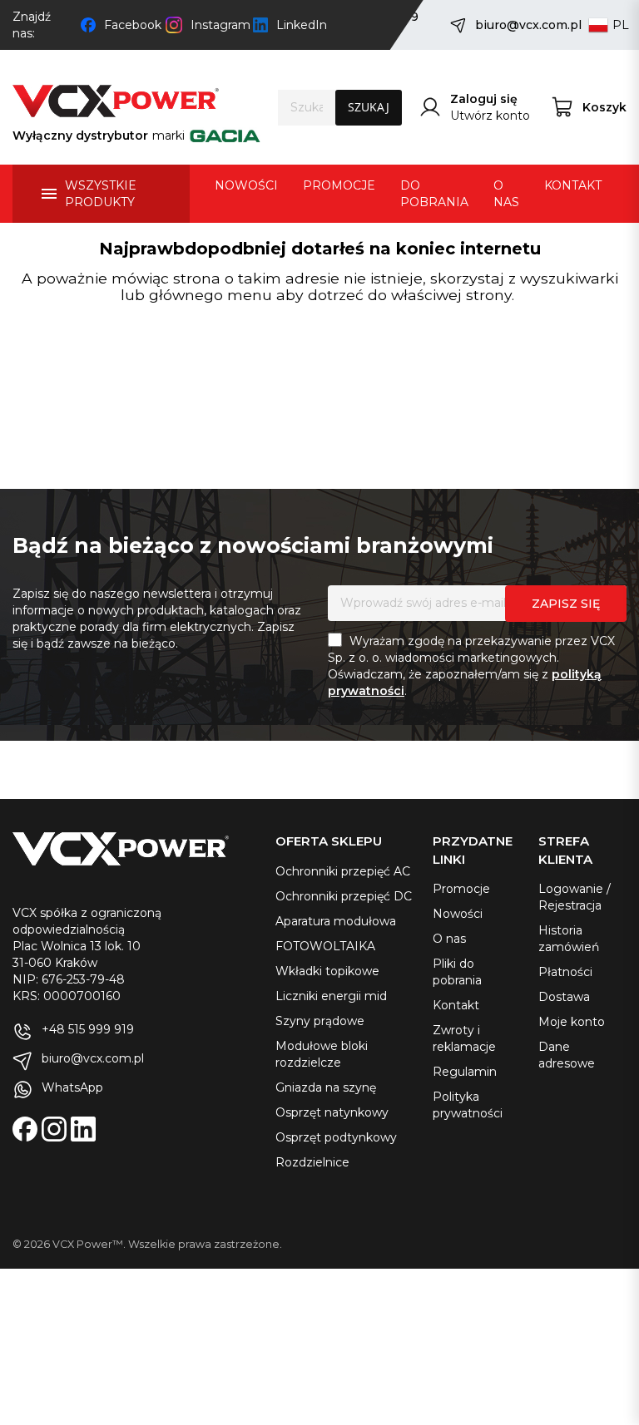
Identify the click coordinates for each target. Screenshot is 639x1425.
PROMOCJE (339, 185)
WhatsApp (72, 1087)
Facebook (130, 24)
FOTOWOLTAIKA (325, 946)
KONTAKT (573, 185)
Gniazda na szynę (325, 1087)
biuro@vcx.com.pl (523, 24)
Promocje (461, 888)
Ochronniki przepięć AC (342, 871)
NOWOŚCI (246, 185)
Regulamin (465, 1071)
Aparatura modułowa (335, 921)
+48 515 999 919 (88, 1029)
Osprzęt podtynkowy (336, 1137)
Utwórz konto (490, 115)
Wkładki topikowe (327, 971)
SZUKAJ (368, 107)
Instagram (218, 24)
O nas (449, 938)
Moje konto (571, 1021)
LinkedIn (300, 24)
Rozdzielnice (312, 1162)
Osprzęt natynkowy (332, 1112)
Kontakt (456, 1005)
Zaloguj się (484, 98)
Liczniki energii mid (331, 996)
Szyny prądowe (319, 1020)
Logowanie (570, 888)
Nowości (458, 913)
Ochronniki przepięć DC (343, 896)
